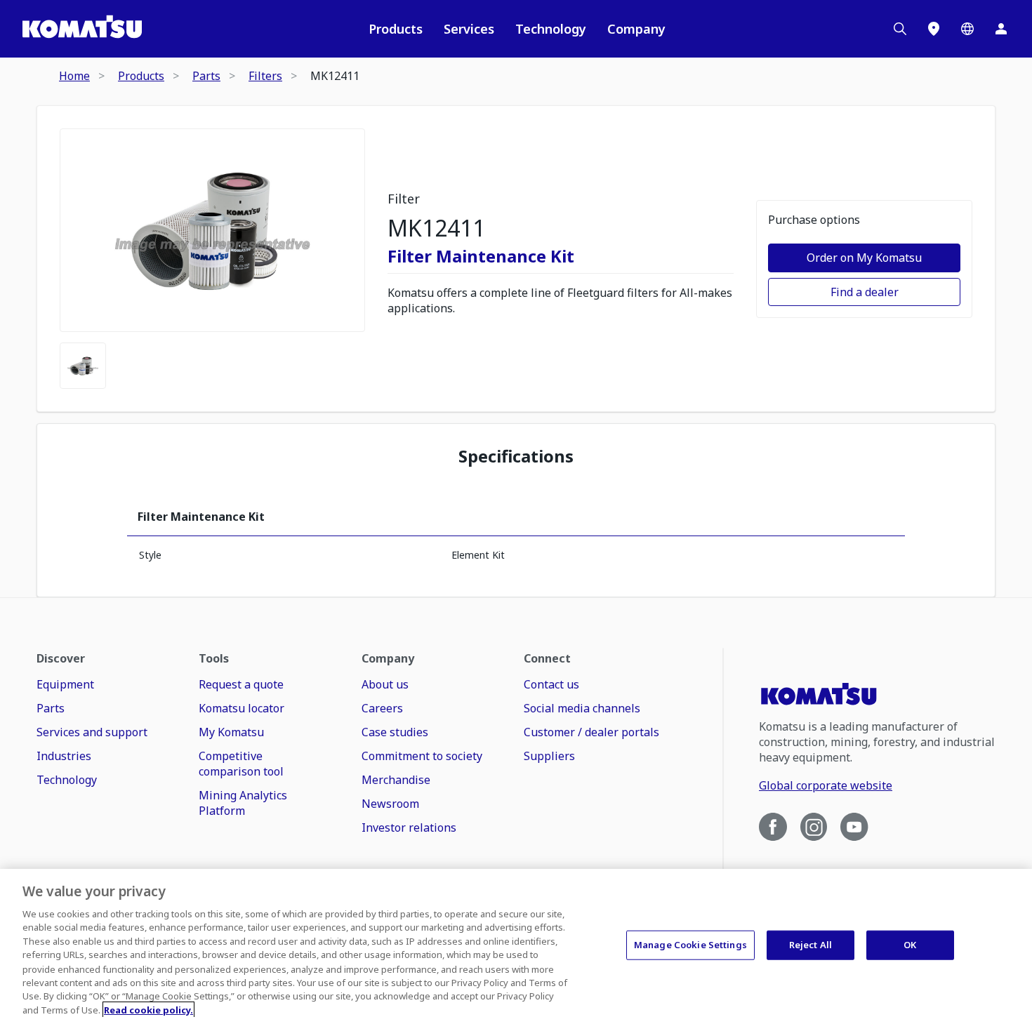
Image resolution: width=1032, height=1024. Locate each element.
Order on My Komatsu (864, 257)
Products (396, 28)
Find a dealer (865, 292)
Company (636, 28)
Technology (550, 28)
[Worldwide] (967, 28)
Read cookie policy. (148, 1009)
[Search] (900, 28)
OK (910, 944)
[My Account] (1001, 28)
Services (469, 28)
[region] (516, 946)
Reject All (810, 944)
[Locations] (933, 28)
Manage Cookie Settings (690, 944)
